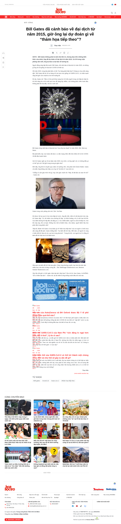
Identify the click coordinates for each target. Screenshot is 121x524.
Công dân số (20, 497)
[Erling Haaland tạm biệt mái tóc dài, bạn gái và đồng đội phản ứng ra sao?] (47, 455)
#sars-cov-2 (55, 381)
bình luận (68, 53)
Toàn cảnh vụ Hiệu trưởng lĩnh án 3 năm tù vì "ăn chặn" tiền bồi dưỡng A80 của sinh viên (17, 466)
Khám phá (21, 17)
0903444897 (55, 503)
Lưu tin (3, 62)
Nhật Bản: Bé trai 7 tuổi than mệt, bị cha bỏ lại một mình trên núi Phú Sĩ (75, 465)
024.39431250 (10, 507)
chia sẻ (53, 53)
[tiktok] (82, 506)
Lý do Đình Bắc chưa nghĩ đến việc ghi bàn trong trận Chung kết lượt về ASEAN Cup (47, 419)
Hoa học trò (10, 488)
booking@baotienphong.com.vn (38, 506)
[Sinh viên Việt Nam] (111, 489)
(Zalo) (39, 503)
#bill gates (36, 381)
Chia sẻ (3, 58)
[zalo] (86, 506)
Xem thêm (115, 17)
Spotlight (99, 17)
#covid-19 (45, 381)
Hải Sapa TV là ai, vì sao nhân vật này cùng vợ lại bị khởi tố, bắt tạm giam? (76, 441)
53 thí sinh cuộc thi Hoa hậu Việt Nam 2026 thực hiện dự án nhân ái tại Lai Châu (18, 442)
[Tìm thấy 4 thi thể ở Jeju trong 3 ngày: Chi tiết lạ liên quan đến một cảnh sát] (18, 407)
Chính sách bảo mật (103, 501)
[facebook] (112, 4)
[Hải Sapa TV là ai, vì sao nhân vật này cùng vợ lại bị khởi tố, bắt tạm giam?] (76, 431)
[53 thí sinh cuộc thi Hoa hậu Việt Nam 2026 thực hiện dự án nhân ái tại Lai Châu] (18, 431)
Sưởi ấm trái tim (70, 494)
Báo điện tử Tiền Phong (60, 10)
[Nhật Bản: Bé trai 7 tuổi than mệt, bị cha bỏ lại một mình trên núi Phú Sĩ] (76, 455)
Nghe (3, 53)
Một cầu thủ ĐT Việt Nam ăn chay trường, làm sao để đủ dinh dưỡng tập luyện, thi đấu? (46, 442)
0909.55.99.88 (33, 503)
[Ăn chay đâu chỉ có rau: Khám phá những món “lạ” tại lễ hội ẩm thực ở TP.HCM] (76, 407)
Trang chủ (6, 17)
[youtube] (115, 4)
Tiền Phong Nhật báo (63, 4)
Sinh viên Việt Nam (77, 4)
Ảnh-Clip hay (82, 17)
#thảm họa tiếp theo (68, 381)
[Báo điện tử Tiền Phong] (98, 489)
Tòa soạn (8, 501)
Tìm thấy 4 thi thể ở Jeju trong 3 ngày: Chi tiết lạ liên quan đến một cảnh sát (17, 419)
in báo (64, 53)
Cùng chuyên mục (14, 397)
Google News (95, 22)
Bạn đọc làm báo (14, 519)
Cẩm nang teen (95, 494)
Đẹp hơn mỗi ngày (47, 17)
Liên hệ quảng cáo (34, 501)
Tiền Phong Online (49, 4)
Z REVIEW (91, 17)
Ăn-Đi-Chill (73, 17)
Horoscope (108, 17)
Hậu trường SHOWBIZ (61, 17)
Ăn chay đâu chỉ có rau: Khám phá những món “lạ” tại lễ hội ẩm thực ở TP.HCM (75, 419)
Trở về (3, 67)
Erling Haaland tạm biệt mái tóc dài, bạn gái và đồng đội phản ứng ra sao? (46, 466)
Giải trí (28, 17)
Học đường (36, 17)
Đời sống (12, 17)
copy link (60, 53)
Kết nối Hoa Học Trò (47, 497)
